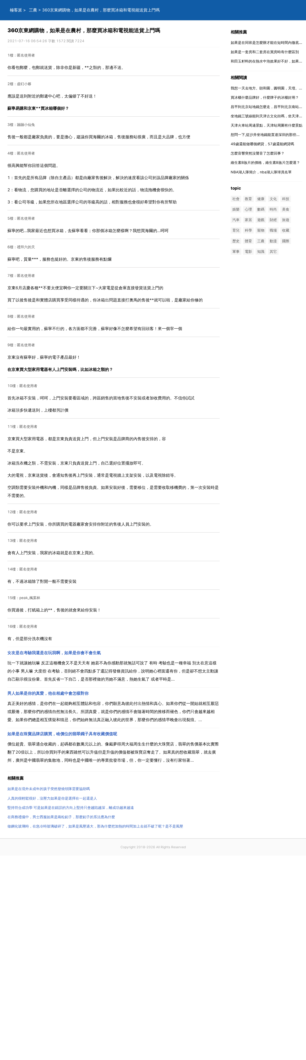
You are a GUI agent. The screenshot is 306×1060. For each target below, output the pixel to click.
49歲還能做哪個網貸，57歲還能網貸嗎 (262, 144)
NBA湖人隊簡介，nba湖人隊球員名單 (261, 172)
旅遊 (285, 220)
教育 (248, 198)
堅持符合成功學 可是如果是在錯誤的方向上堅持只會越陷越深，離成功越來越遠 (70, 807)
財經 (273, 220)
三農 (33, 10)
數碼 (260, 209)
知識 (260, 251)
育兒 (236, 230)
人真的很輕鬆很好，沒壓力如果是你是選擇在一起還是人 (52, 798)
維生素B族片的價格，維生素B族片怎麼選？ (265, 162)
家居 (248, 220)
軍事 (236, 251)
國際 (285, 241)
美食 (285, 209)
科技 (285, 198)
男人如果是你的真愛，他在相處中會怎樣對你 (48, 693)
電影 (248, 251)
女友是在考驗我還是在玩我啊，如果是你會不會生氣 (54, 652)
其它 (273, 251)
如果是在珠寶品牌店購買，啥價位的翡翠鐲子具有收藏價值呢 (62, 733)
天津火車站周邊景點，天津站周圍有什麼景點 (266, 125)
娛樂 (236, 209)
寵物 (260, 230)
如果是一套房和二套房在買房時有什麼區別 (265, 52)
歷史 (236, 241)
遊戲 (260, 220)
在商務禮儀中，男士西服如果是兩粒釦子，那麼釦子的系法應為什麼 (61, 817)
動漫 (273, 241)
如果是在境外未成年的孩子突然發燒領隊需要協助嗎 (48, 788)
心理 (248, 209)
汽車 (236, 220)
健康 (260, 198)
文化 (273, 198)
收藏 (285, 230)
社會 (236, 198)
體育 (248, 241)
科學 (248, 230)
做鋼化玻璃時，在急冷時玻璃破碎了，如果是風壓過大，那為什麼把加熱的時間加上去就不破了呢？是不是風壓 (95, 826)
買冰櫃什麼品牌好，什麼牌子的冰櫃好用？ (265, 97)
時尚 (273, 209)
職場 (273, 230)
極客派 (16, 10)
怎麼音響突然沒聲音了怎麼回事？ (257, 153)
